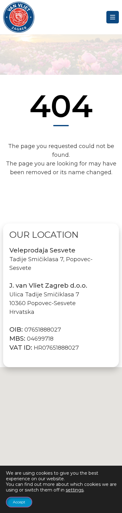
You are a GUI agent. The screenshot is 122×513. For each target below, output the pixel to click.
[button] (61, 426)
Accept (19, 502)
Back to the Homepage (61, 200)
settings (75, 490)
